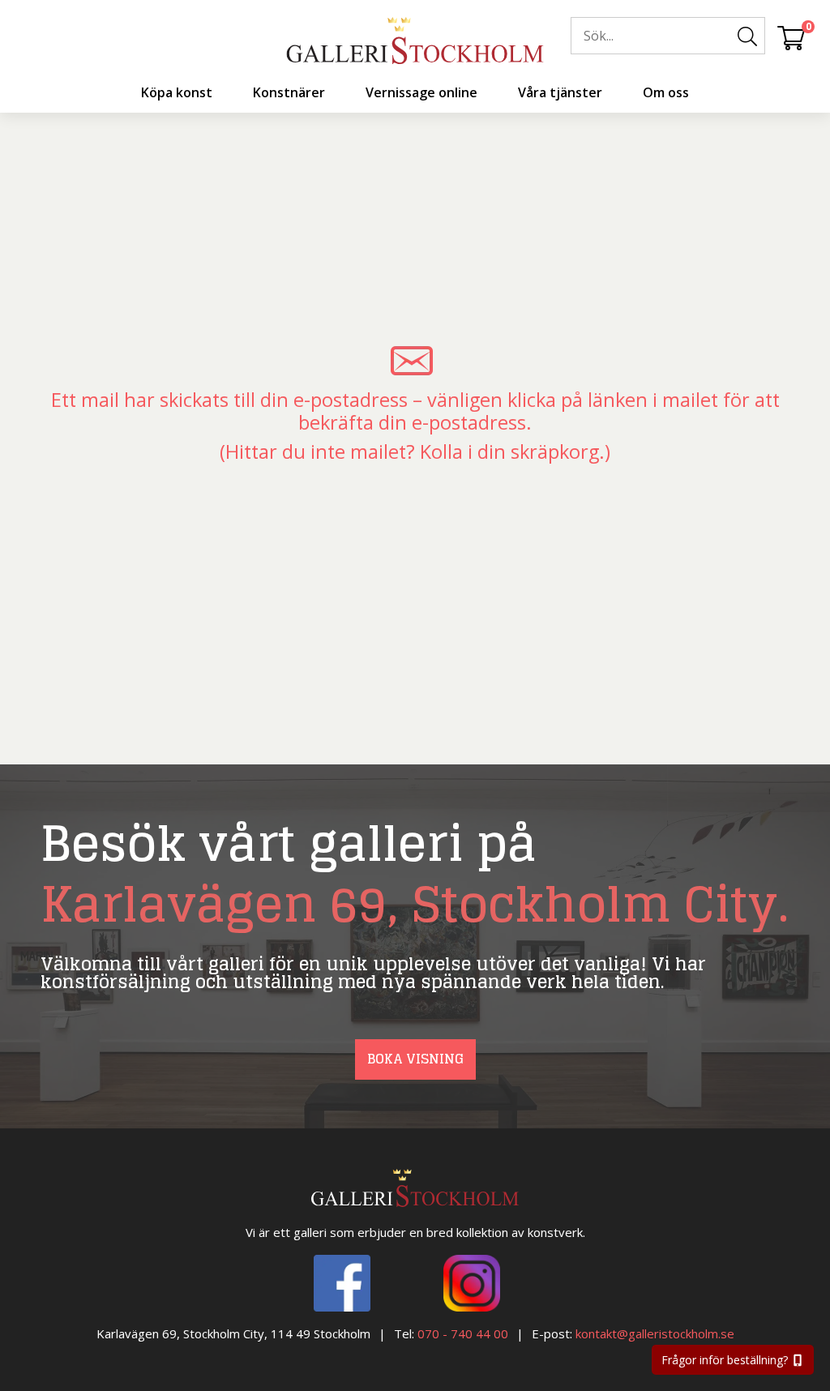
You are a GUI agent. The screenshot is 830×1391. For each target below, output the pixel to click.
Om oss (666, 92)
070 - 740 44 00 (462, 1333)
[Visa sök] (747, 36)
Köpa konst (176, 92)
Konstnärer (289, 92)
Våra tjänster (560, 92)
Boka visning (415, 1058)
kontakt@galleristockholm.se (654, 1333)
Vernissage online (421, 92)
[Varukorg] (791, 37)
